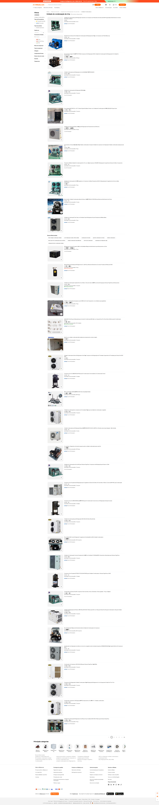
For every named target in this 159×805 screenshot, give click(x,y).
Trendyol (92, 799)
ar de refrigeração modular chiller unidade (71, 237)
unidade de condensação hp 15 (42, 756)
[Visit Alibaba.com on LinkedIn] (111, 784)
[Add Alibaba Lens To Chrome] (55, 794)
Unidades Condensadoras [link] (86, 11)
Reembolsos (92, 777)
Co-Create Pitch (38, 772)
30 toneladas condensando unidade (43, 758)
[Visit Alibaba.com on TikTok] (121, 784)
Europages (97, 799)
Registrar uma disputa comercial (96, 774)
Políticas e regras (57, 782)
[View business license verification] (90, 803)
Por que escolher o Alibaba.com (41, 769)
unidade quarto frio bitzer (83, 758)
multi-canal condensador (88, 240)
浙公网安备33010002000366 (100, 803)
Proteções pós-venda (58, 777)
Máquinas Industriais (55, 11)
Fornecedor (73, 23)
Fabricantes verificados (76, 769)
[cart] (110, 4)
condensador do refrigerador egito (101, 240)
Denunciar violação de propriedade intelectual (96, 780)
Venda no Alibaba (111, 769)
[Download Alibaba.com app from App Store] (110, 794)
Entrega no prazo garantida (59, 774)
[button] (93, 4)
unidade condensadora (111, 237)
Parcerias (110, 779)
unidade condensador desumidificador (74, 240)
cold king (79, 761)
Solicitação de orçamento (77, 772)
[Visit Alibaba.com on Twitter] (113, 784)
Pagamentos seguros (58, 769)
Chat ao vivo (92, 772)
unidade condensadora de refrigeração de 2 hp (66, 761)
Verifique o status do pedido (113, 774)
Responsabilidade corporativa (41, 774)
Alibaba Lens (42, 793)
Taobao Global (84, 799)
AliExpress (62, 799)
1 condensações (38, 761)
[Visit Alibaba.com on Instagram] (116, 784)
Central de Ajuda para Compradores (97, 769)
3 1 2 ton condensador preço (62, 759)
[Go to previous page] (108, 737)
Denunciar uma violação (94, 782)
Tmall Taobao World (73, 799)
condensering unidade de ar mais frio (43, 759)
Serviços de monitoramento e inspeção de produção (61, 780)
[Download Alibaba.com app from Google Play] (119, 794)
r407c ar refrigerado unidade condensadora (108, 756)
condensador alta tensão (86, 237)
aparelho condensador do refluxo (98, 237)
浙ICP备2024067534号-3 (111, 803)
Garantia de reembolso (58, 772)
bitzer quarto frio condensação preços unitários (56, 240)
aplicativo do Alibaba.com (100, 793)
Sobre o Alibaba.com (39, 767)
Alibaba (48, 11)
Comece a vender (111, 772)
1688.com (67, 799)
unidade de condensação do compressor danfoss (66, 758)
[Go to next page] (121, 737)
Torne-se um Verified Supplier (113, 777)
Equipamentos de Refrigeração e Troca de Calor (70, 11)
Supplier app (75, 793)
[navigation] (40, 375)
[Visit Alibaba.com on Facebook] (108, 784)
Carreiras (37, 777)
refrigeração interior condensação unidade (55, 243)
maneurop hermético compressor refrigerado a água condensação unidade (66, 756)
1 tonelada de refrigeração (83, 756)
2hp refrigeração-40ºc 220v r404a (106, 759)
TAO (89, 799)
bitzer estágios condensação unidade (54, 237)
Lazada (79, 799)
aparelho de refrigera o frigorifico (84, 759)
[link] (157, 793)
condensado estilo (103, 758)
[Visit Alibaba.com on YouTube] (118, 784)
